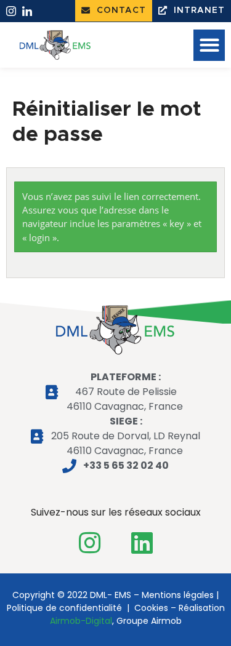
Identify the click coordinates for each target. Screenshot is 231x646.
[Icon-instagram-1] (11, 11)
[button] (113, 11)
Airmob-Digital (81, 621)
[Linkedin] (141, 542)
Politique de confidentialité (64, 608)
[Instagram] (89, 542)
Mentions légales (178, 595)
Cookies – (155, 608)
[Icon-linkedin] (27, 11)
